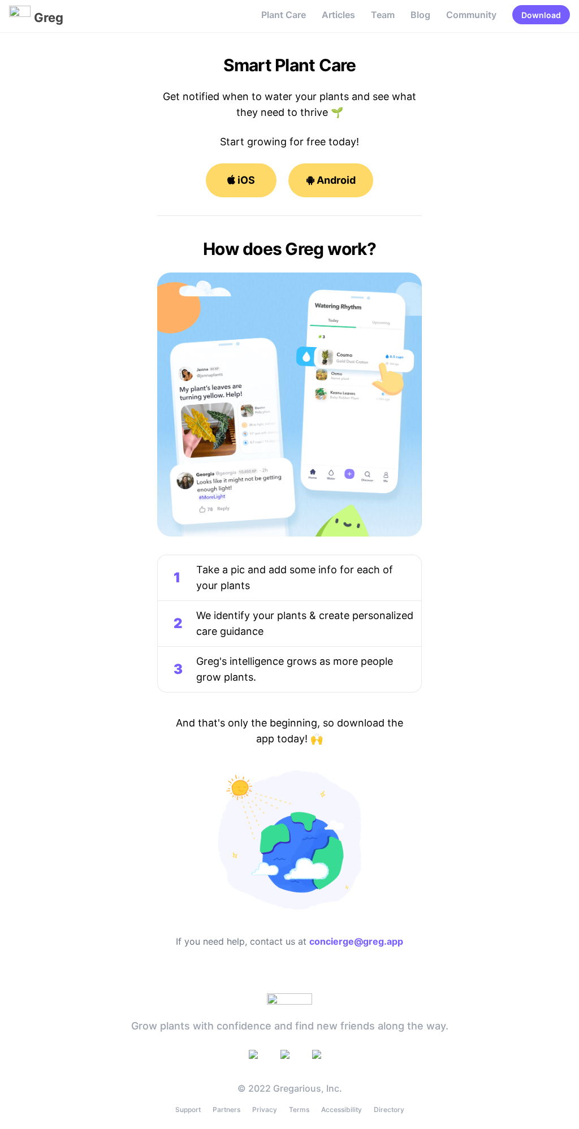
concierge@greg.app (356, 941)
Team (383, 14)
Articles (338, 14)
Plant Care (283, 14)
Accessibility (341, 1109)
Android (335, 180)
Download (541, 15)
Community (471, 14)
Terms (299, 1109)
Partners (226, 1109)
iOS (245, 180)
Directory (389, 1109)
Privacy (264, 1109)
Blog (420, 14)
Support (188, 1109)
